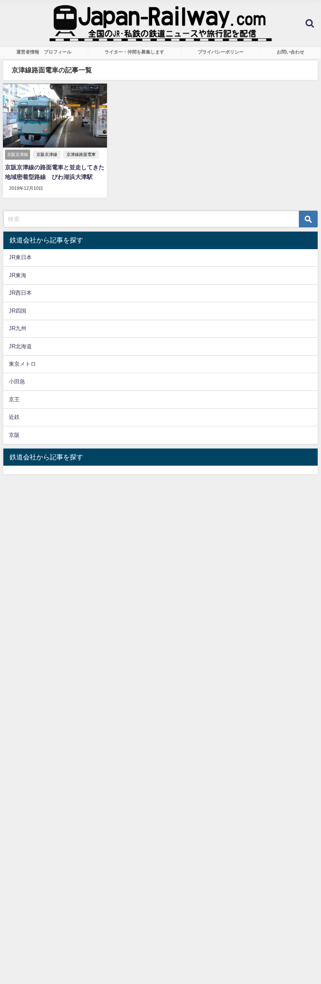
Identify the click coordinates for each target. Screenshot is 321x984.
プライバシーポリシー (221, 51)
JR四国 (17, 311)
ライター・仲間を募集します (134, 51)
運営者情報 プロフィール (43, 51)
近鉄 (14, 417)
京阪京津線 (46, 154)
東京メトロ (22, 364)
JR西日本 (20, 293)
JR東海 (17, 275)
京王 (14, 399)
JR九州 (17, 328)
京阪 (14, 435)
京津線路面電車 (81, 154)
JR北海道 (20, 346)
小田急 (17, 381)
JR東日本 (20, 257)
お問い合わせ (290, 51)
